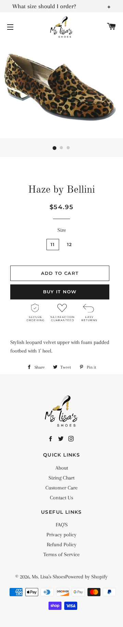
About (61, 468)
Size (61, 230)
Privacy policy (61, 535)
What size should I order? (44, 6)
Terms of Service (61, 554)
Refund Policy (62, 544)
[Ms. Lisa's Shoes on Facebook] (51, 439)
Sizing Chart (61, 478)
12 (69, 244)
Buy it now (60, 291)
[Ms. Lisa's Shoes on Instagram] (71, 439)
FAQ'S (62, 525)
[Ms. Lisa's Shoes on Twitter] (61, 439)
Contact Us (61, 498)
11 (53, 244)
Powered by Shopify (86, 577)
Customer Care (61, 488)
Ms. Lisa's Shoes (48, 577)
